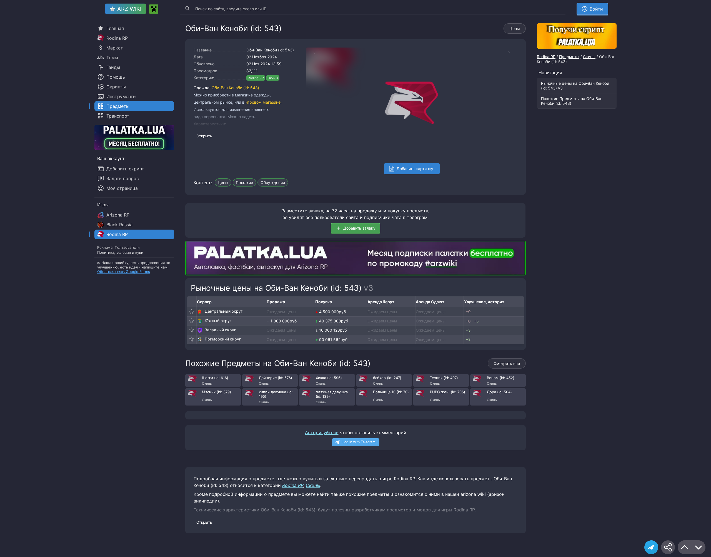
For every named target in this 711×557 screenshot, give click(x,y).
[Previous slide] (311, 53)
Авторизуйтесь (322, 432)
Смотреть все (507, 363)
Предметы (569, 56)
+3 (476, 321)
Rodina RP (256, 78)
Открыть (204, 136)
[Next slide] (511, 53)
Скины (272, 78)
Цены (514, 28)
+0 (468, 311)
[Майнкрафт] (153, 9)
